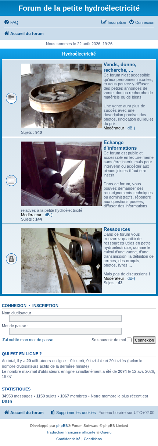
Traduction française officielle (71, 432)
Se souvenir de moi (109, 340)
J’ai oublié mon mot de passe (27, 340)
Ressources (117, 229)
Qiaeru (106, 432)
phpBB (62, 426)
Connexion (14, 305)
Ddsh (7, 401)
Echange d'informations (120, 145)
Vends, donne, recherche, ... (120, 67)
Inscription (45, 305)
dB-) (131, 128)
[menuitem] (11, 22)
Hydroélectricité (79, 54)
